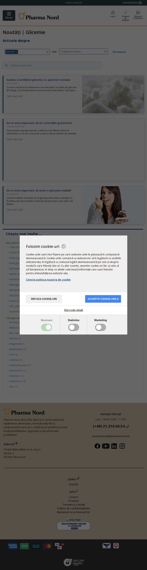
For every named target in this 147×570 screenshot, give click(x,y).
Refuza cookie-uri (44, 298)
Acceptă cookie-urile (103, 298)
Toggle (46, 327)
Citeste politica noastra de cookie (48, 279)
